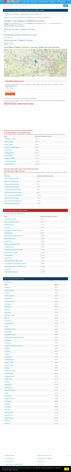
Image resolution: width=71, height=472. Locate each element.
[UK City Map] (11, 1)
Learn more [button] (15, 469)
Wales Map (52, 1)
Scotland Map (34, 1)
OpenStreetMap (59, 76)
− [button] (5, 53)
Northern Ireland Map (43, 1)
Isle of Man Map (60, 1)
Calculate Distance (10, 94)
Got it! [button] (66, 469)
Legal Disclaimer (41, 461)
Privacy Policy (41, 464)
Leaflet (54, 76)
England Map (26, 1)
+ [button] (5, 51)
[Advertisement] (35, 117)
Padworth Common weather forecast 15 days (19, 104)
